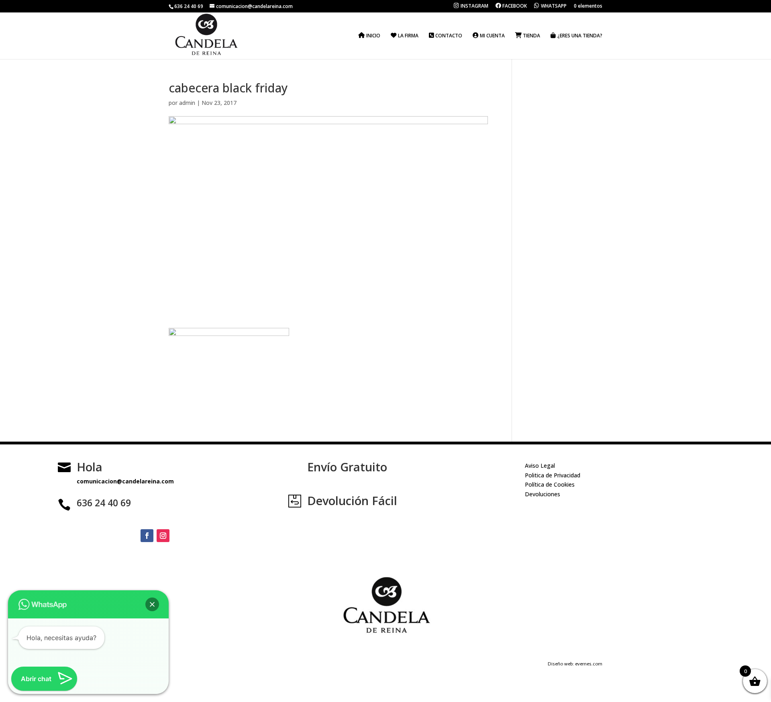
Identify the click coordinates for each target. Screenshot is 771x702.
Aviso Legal (540, 465)
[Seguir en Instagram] (163, 535)
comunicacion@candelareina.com (125, 481)
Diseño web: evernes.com (575, 664)
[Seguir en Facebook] (147, 535)
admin (187, 102)
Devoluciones (542, 494)
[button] (152, 604)
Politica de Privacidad (552, 475)
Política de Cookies (550, 484)
